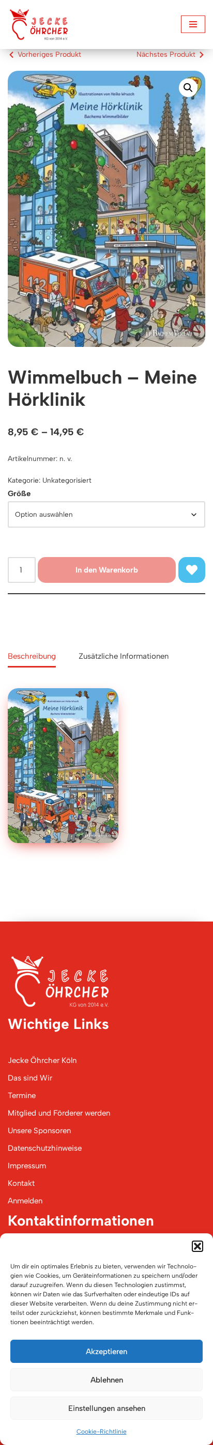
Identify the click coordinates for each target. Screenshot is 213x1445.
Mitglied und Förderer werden (59, 1113)
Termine (22, 1095)
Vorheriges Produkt (49, 54)
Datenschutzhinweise (45, 1148)
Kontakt (21, 1183)
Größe (19, 493)
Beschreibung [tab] (32, 656)
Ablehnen (106, 1380)
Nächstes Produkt (165, 54)
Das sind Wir (30, 1078)
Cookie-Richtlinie (102, 1431)
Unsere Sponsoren (39, 1130)
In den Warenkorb (106, 570)
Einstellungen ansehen (106, 1408)
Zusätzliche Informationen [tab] (124, 656)
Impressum (27, 1165)
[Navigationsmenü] (193, 24)
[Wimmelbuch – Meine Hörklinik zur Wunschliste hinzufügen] (191, 570)
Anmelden (25, 1200)
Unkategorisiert (67, 480)
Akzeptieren (106, 1351)
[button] (197, 1246)
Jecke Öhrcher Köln (42, 1060)
